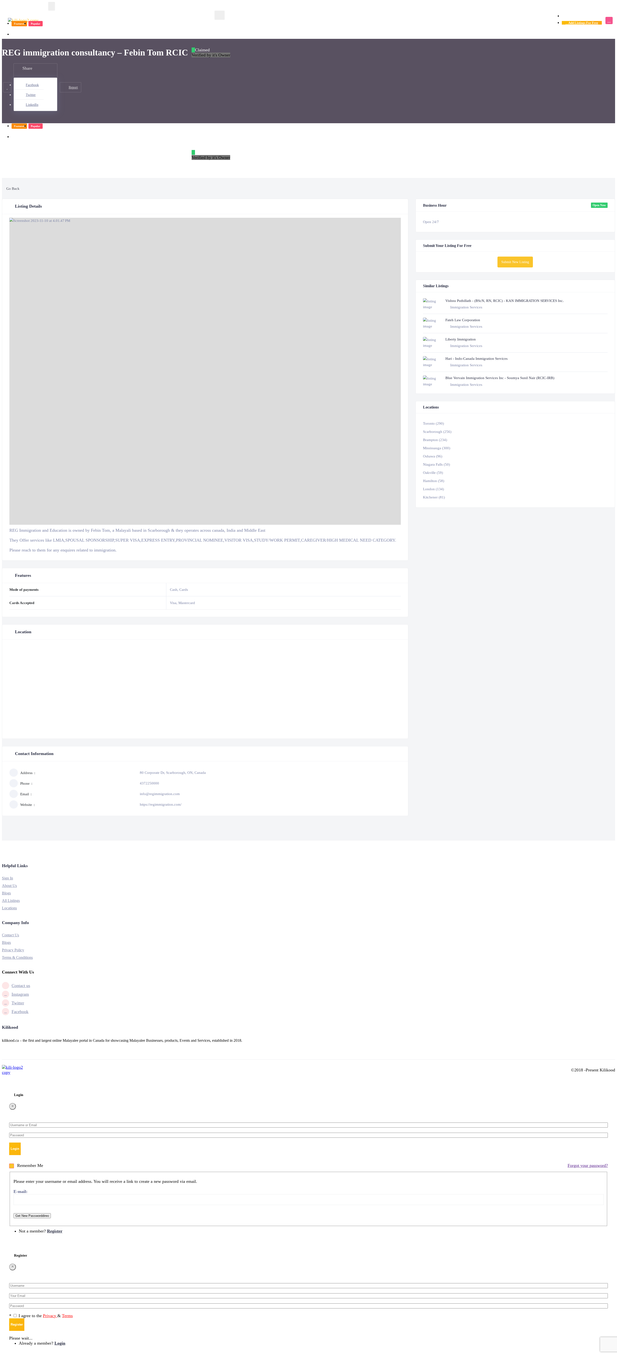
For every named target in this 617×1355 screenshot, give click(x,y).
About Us (9, 886)
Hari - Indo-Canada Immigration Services (476, 359)
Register (585, 15)
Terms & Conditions (17, 957)
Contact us (21, 985)
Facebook (32, 85)
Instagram (20, 994)
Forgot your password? (588, 1165)
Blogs (6, 893)
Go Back (12, 189)
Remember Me (29, 1165)
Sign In (7, 878)
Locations (9, 908)
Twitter (31, 95)
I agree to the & (46, 1315)
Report (73, 87)
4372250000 (149, 783)
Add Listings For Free (583, 23)
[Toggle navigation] (51, 6)
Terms (67, 1315)
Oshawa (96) (432, 456)
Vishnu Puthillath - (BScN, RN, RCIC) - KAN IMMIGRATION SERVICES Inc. (504, 301)
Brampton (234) (435, 440)
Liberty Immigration (460, 339)
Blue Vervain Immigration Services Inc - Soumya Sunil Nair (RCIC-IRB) (499, 378)
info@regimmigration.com (160, 794)
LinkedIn (32, 105)
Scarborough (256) (437, 432)
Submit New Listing (515, 262)
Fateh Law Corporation (462, 320)
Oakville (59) (433, 473)
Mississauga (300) (436, 448)
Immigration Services (30, 34)
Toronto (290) (433, 423)
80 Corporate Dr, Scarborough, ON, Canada (173, 773)
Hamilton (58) (433, 481)
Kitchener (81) (434, 497)
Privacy (50, 1315)
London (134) (433, 489)
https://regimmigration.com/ (160, 804)
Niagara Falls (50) (436, 464)
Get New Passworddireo (32, 1216)
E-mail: (20, 1191)
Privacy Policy (13, 950)
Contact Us (10, 935)
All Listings (11, 901)
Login (567, 15)
